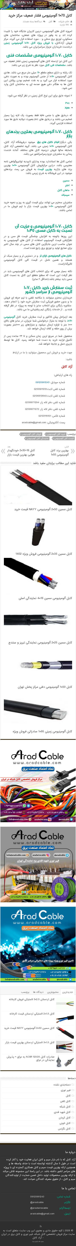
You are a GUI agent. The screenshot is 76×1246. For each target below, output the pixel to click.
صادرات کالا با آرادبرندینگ (38, 1241)
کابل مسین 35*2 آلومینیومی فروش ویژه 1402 (44, 554)
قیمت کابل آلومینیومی (64, 438)
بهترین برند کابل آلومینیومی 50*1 (60, 451)
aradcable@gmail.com (42, 1214)
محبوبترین (53, 992)
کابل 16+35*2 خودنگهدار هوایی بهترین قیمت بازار (21, 451)
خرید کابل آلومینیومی (56, 434)
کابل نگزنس (64, 1129)
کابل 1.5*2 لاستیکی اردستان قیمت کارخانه (32, 1014)
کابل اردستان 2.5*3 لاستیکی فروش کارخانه (31, 999)
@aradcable (36, 1202)
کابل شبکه (65, 1107)
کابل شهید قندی (62, 1112)
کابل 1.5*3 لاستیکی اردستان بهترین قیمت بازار (29, 1042)
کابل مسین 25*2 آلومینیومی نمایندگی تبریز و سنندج (40, 642)
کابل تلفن (65, 1101)
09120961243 (42, 382)
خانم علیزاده (64, 21)
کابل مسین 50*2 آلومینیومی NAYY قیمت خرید (43, 509)
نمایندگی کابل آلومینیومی (37, 438)
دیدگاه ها (38, 992)
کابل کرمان (65, 1118)
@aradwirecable (39, 1208)
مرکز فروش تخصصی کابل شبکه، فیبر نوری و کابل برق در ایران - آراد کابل (34, 1236)
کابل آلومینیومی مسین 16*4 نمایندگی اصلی (45, 598)
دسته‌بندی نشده (62, 1085)
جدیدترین (67, 992)
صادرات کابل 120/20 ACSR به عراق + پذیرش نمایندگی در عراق (30, 1058)
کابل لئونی (65, 1123)
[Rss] (40, 1226)
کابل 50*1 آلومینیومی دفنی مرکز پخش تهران (45, 687)
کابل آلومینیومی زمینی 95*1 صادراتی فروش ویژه (42, 731)
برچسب (25, 992)
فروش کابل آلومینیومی (31, 434)
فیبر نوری (66, 1090)
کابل (50, 21)
